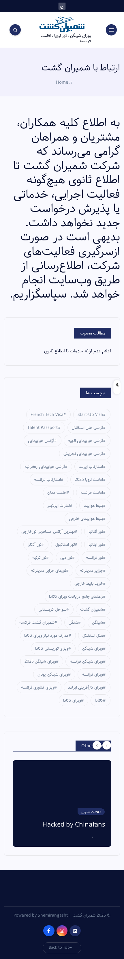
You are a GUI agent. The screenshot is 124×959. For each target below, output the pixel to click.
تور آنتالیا (96, 531)
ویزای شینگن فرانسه (86, 661)
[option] (62, 803)
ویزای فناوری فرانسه (37, 687)
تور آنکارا (34, 544)
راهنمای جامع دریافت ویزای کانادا (76, 596)
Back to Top (59, 947)
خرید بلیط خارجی (88, 583)
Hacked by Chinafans (73, 825)
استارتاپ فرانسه (47, 479)
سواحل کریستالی (52, 609)
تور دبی (66, 557)
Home (62, 82)
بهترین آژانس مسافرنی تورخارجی (47, 531)
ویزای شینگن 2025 (40, 661)
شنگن (73, 622)
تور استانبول (65, 544)
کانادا (99, 700)
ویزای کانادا (72, 700)
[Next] (106, 745)
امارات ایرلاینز (58, 505)
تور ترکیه (39, 557)
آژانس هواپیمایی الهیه (85, 441)
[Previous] (97, 745)
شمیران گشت (91, 609)
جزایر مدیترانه (91, 570)
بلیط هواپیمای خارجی (86, 518)
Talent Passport (42, 428)
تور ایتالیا (96, 544)
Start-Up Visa (90, 415)
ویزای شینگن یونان (52, 674)
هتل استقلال (92, 635)
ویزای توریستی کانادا (51, 648)
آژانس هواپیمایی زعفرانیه (45, 466)
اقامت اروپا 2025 (89, 479)
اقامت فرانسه (91, 492)
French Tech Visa (47, 415)
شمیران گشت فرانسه (37, 622)
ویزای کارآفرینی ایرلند (85, 687)
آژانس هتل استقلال (87, 428)
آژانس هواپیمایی (41, 441)
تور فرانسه (94, 557)
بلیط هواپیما (93, 505)
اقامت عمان (57, 492)
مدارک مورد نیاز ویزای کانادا (46, 635)
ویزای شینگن (92, 648)
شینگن (97, 622)
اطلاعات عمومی (91, 812)
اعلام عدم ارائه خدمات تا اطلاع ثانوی (77, 351)
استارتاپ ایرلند (91, 466)
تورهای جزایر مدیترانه (48, 570)
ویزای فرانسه (92, 674)
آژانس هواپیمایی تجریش (83, 453)
